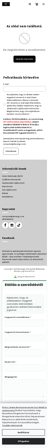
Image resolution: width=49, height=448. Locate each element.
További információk (12, 425)
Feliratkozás (11, 151)
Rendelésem (7, 196)
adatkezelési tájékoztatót (18, 108)
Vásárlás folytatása (24, 59)
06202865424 (7, 219)
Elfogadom (23, 441)
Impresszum (7, 186)
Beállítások (23, 432)
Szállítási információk (11, 179)
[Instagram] (12, 225)
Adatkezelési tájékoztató (13, 183)
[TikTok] (19, 225)
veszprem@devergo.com (14, 144)
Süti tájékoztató (9, 190)
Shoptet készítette (26, 276)
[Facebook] (5, 225)
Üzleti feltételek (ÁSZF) (12, 176)
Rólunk (5, 193)
